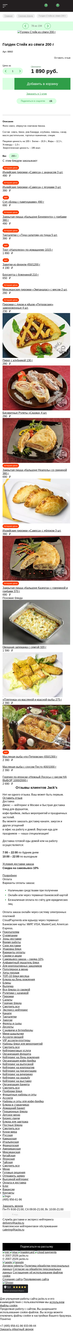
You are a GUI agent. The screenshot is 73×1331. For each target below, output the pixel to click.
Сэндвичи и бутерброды (18, 1030)
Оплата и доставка (14, 1182)
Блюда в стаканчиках (16, 1104)
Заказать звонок (13, 1206)
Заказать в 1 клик (36, 93)
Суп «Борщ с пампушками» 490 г (23, 201)
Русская (8, 1135)
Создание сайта (13, 1279)
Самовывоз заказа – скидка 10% (23, 959)
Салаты (7, 999)
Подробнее (10, 875)
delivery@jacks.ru (13, 1222)
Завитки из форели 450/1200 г (21, 264)
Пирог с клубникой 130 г (18, 360)
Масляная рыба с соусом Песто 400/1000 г (29, 766)
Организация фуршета (17, 1054)
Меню (6, 1169)
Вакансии (9, 1189)
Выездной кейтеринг (16, 1179)
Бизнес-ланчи (11, 1118)
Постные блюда (12, 1125)
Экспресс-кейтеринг (15, 1009)
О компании (10, 935)
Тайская (8, 1162)
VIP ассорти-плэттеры (16, 1040)
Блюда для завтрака (15, 1121)
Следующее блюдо (47, 26)
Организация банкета (16, 1084)
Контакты (8, 1192)
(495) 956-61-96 (12, 1199)
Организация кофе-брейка (19, 1060)
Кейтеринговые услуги (17, 1050)
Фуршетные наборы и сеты (19, 1094)
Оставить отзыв (62, 58)
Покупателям (11, 932)
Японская (9, 1158)
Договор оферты (13, 1265)
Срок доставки (12, 945)
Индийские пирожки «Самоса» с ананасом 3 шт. (33, 172)
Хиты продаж (11, 972)
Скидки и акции (12, 955)
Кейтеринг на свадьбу (16, 1077)
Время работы (12, 942)
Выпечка (8, 986)
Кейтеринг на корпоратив (18, 1067)
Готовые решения (14, 1172)
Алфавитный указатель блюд (21, 962)
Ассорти (8, 1098)
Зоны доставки (12, 938)
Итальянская (11, 1142)
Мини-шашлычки (13, 1033)
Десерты (8, 1026)
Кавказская (10, 1138)
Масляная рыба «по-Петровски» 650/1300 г (30, 756)
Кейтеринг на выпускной (18, 1064)
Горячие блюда (12, 1003)
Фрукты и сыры (12, 1023)
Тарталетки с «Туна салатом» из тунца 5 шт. (30, 235)
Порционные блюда (15, 1111)
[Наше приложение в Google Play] (18, 1262)
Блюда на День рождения (19, 979)
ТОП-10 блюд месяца (16, 976)
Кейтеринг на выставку (17, 1081)
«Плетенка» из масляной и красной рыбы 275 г (32, 699)
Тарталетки (10, 1016)
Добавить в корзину (42, 84)
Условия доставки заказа (18, 864)
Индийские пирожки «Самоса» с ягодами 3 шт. (32, 187)
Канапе (7, 1013)
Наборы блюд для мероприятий (23, 1043)
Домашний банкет (14, 1108)
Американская (12, 1148)
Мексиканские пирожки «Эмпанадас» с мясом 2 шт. (35, 289)
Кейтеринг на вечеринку (18, 1074)
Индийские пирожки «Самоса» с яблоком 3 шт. (32, 530)
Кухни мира (10, 1131)
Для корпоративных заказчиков (22, 965)
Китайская (9, 1155)
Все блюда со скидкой (16, 989)
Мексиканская (11, 1152)
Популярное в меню (15, 969)
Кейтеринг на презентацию (19, 1070)
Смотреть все (11, 1006)
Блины (7, 982)
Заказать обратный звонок (16, 1329)
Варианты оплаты (14, 952)
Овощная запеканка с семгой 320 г (24, 647)
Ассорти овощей (13, 1037)
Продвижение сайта (36, 1279)
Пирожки (8, 996)
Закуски (7, 1020)
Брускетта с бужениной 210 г (21, 274)
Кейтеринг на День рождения (21, 1057)
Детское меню (11, 1114)
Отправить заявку (14, 1175)
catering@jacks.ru (13, 1229)
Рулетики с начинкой (16, 993)
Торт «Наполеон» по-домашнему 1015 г (28, 249)
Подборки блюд (12, 1091)
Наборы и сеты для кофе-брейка (23, 1101)
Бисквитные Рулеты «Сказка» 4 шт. (25, 412)
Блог (5, 1186)
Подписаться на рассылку (36, 1246)
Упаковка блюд (12, 949)
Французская (11, 1145)
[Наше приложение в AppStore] (8, 1262)
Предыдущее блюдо (25, 26)
